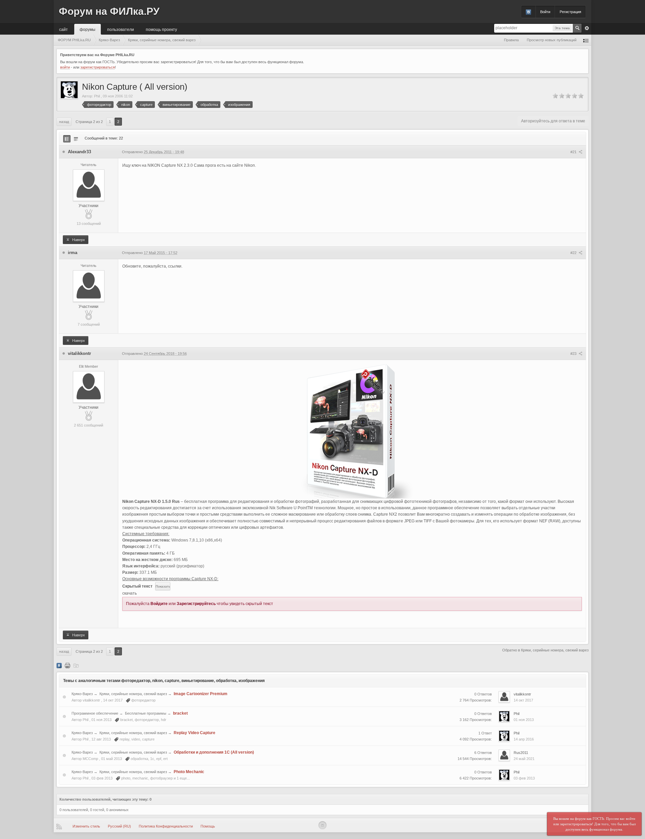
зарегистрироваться (97, 67)
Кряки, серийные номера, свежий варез (133, 694)
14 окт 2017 (523, 700)
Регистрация (570, 12)
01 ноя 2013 (524, 720)
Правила (511, 40)
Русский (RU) (119, 826)
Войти (545, 12)
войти (65, 67)
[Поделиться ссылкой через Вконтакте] (59, 665)
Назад (64, 122)
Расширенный (587, 28)
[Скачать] (76, 665)
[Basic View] (76, 139)
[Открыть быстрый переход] (585, 40)
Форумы (87, 29)
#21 (573, 152)
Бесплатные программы (145, 713)
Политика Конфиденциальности (166, 826)
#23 (573, 354)
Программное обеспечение (95, 713)
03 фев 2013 (524, 778)
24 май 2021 (524, 759)
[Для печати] (67, 665)
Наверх (78, 240)
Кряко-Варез (82, 694)
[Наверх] (322, 825)
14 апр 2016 (524, 739)
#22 (573, 253)
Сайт (63, 29)
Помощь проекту (161, 29)
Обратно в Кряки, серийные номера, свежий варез (545, 650)
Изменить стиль (86, 826)
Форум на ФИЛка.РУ (109, 11)
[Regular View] (67, 139)
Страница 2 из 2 (89, 122)
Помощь (208, 826)
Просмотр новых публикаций (551, 40)
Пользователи (120, 29)
